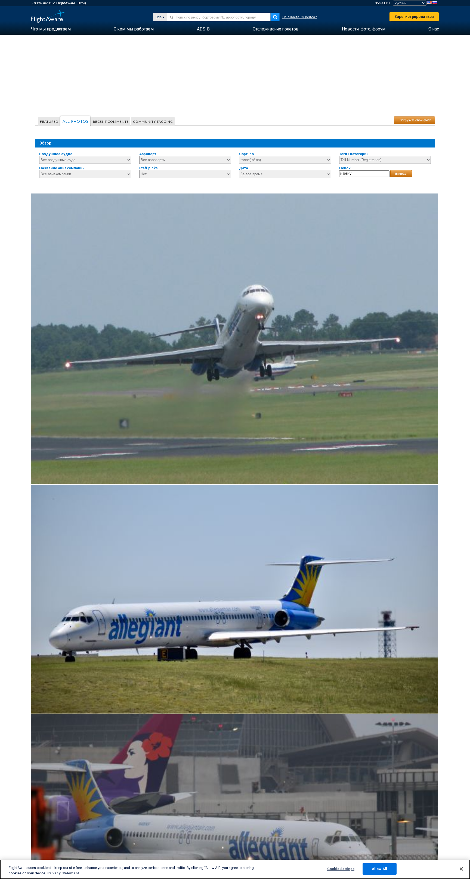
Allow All (379, 869)
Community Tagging (153, 121)
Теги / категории (354, 154)
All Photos (76, 121)
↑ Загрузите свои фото (414, 120)
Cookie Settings (340, 869)
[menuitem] (51, 29)
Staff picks (148, 168)
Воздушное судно (55, 154)
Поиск (345, 168)
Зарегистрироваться (414, 16)
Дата (243, 168)
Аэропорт (147, 154)
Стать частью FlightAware (53, 3)
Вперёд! (401, 173)
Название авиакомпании (62, 168)
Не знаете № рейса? (299, 17)
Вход (82, 3)
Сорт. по (246, 154)
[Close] (461, 869)
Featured (49, 121)
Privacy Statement (63, 873)
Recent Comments (111, 121)
